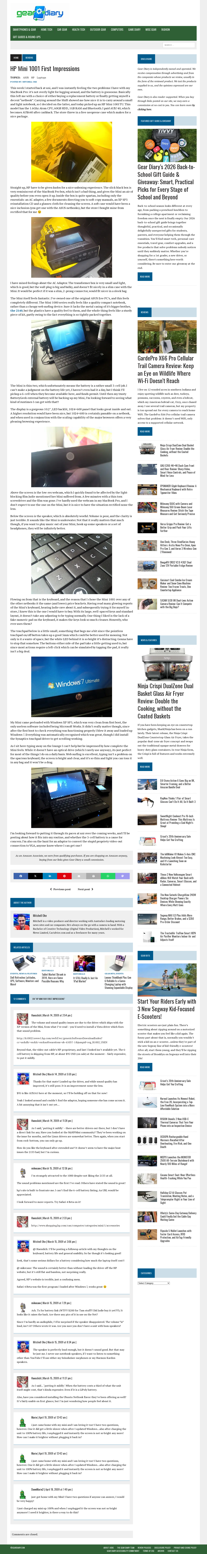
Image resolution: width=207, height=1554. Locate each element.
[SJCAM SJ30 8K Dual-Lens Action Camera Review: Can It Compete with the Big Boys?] (147, 607)
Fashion (165, 29)
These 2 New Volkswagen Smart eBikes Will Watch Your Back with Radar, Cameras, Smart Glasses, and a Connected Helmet (178, 879)
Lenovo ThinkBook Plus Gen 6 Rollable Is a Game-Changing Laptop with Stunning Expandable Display (118, 982)
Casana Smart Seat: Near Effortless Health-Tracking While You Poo (177, 1176)
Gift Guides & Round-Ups (26, 37)
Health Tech (78, 29)
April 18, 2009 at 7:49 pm (58, 1489)
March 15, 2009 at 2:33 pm (56, 1218)
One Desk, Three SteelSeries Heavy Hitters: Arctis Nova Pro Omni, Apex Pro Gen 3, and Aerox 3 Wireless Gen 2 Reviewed (178, 547)
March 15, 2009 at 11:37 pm (57, 1378)
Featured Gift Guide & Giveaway (156, 121)
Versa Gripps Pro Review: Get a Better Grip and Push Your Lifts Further (176, 527)
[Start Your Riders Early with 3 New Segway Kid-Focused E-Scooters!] (167, 994)
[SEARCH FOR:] (179, 44)
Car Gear (62, 29)
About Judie (109, 1547)
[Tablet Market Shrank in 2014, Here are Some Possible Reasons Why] (56, 966)
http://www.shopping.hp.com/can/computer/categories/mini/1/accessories (75, 1225)
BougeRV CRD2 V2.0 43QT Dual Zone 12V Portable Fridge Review (176, 564)
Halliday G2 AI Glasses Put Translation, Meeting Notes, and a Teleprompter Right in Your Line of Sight (177, 1198)
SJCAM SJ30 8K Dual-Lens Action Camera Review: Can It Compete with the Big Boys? (176, 603)
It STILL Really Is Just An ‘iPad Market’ (85, 979)
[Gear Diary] (39, 13)
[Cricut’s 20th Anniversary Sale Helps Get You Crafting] (147, 843)
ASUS (26, 77)
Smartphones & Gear (24, 29)
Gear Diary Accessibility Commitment (123, 1550)
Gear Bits (110, 973)
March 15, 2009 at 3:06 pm (61, 1242)
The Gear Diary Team (125, 1547)
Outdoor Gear (98, 29)
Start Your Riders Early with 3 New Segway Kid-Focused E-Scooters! (167, 1008)
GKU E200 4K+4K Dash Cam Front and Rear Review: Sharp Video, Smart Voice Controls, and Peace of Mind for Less (177, 471)
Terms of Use (148, 1550)
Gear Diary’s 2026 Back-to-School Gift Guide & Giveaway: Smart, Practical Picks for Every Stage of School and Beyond (166, 181)
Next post (84, 889)
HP (32, 77)
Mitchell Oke (29, 82)
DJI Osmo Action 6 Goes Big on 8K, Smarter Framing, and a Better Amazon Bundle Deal (177, 784)
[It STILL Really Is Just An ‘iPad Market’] (84, 969)
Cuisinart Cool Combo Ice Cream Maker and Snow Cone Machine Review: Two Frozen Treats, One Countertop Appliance (176, 585)
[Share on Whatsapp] (108, 876)
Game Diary (134, 29)
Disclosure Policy (162, 1547)
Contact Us (173, 1550)
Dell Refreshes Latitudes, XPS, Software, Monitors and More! (24, 981)
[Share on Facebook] (21, 876)
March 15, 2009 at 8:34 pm (61, 1342)
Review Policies (144, 1547)
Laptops (41, 77)
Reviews (144, 312)
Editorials (48, 970)
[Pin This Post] (64, 876)
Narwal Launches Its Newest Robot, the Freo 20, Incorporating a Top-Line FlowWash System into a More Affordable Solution (177, 1104)
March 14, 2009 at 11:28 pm (57, 1121)
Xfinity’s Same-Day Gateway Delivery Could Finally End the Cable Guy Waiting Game (178, 1216)
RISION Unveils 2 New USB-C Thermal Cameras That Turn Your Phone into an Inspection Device (176, 1122)
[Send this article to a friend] (79, 876)
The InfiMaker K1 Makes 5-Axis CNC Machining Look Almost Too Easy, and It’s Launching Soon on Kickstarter (177, 859)
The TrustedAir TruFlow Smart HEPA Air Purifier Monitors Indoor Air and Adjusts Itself (178, 936)
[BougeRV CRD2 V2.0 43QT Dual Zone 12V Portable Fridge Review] (147, 569)
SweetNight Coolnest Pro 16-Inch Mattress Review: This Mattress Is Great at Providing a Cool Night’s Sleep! (177, 821)
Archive (161, 1550)
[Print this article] (93, 876)
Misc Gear (151, 29)
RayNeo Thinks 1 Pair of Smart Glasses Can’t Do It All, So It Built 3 (178, 800)
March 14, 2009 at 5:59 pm (61, 1074)
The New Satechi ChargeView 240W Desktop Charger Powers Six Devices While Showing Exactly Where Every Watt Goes (178, 900)
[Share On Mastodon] (122, 876)
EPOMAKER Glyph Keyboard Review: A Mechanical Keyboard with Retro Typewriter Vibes (178, 489)
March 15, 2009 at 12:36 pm (57, 1168)
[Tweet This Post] (35, 876)
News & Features (28, 973)
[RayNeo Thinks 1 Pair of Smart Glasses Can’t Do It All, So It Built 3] (147, 805)
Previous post (62, 889)
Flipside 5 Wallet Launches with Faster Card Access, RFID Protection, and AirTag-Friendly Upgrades (175, 1236)
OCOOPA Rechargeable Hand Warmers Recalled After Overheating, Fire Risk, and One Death (175, 1142)
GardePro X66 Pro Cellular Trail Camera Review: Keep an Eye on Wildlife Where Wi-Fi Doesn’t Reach (166, 369)
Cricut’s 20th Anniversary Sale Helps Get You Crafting (175, 838)
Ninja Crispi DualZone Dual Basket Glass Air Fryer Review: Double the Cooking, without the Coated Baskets (177, 450)
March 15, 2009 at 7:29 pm (56, 1303)
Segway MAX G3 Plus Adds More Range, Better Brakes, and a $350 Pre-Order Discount (177, 918)
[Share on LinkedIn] (50, 876)
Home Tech (46, 29)
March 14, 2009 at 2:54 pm (57, 1015)
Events (14, 973)
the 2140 (16, 310)
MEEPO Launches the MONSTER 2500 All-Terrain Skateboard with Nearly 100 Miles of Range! (177, 1160)
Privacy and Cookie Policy (185, 1547)
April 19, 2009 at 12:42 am (52, 1417)
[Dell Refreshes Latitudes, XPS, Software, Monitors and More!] (24, 969)
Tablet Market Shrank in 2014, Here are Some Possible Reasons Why (54, 978)
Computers (117, 29)
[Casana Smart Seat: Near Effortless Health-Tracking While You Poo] (147, 1182)
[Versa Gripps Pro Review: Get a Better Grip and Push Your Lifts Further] (147, 531)
